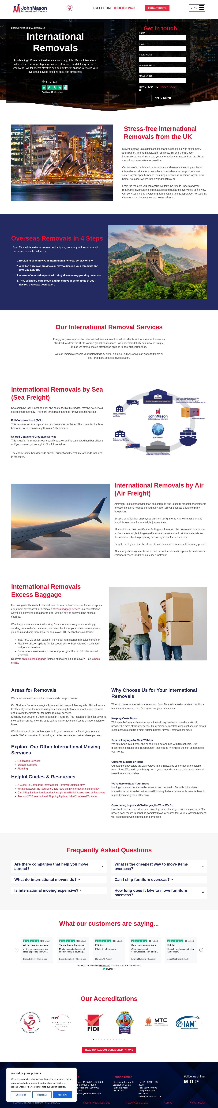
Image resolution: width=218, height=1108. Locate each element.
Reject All (42, 1094)
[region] (41, 1085)
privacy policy (167, 87)
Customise (21, 1094)
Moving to (145, 76)
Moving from (147, 65)
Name (142, 33)
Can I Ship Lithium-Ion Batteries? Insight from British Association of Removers (61, 792)
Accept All (62, 1094)
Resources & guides (137, 1103)
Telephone (146, 55)
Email (142, 44)
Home (14, 28)
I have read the (158, 87)
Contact (168, 1103)
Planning (23, 768)
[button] (202, 8)
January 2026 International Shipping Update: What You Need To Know (57, 796)
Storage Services (27, 764)
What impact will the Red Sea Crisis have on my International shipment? (58, 788)
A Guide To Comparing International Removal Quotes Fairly (51, 785)
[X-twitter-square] (186, 1081)
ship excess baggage (33, 659)
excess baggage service (66, 609)
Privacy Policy (197, 1103)
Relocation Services (29, 761)
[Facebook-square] (191, 1081)
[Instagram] (197, 1081)
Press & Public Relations (96, 1103)
